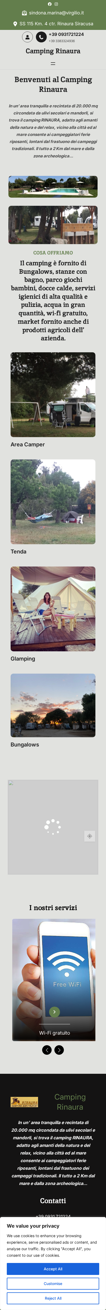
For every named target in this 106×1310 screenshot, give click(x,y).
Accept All (53, 1269)
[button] (47, 1050)
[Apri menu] (53, 63)
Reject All (53, 1298)
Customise (53, 1283)
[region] (53, 1263)
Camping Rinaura (53, 50)
